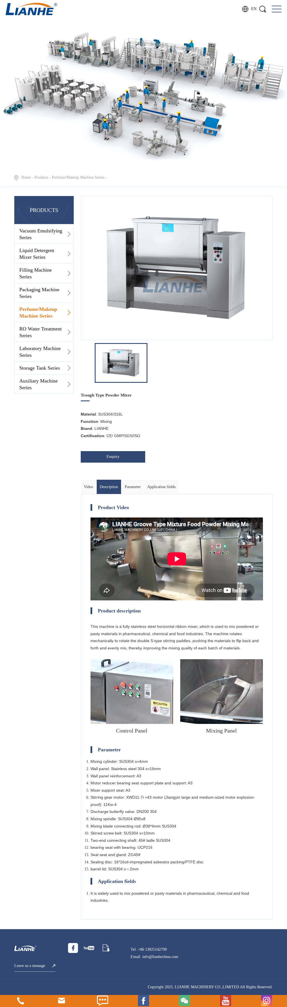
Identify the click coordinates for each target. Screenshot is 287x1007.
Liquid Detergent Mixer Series (36, 254)
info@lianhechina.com (160, 957)
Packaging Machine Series (39, 293)
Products (41, 177)
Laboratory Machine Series (40, 352)
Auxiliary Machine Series (38, 384)
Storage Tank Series (39, 368)
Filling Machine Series (35, 273)
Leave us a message (29, 966)
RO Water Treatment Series (40, 332)
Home (26, 177)
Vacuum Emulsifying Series (40, 234)
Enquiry (113, 456)
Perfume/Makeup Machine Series (78, 177)
